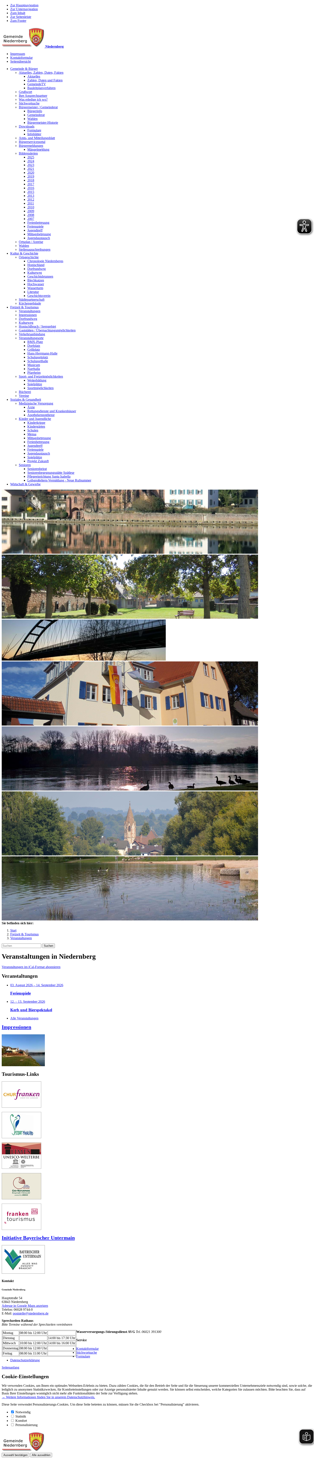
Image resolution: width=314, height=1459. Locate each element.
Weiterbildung (36, 380)
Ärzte (31, 407)
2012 (30, 199)
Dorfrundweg (36, 269)
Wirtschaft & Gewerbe (25, 484)
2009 (30, 211)
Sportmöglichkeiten (40, 388)
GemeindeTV (36, 84)
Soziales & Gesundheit (25, 399)
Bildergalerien (28, 153)
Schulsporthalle (37, 361)
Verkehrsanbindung (32, 334)
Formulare (34, 130)
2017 (30, 184)
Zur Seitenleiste (20, 17)
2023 (30, 165)
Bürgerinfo (34, 111)
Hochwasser (35, 284)
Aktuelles (33, 76)
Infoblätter (34, 134)
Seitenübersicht (20, 61)
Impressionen (28, 315)
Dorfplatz (33, 345)
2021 (30, 169)
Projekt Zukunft (38, 461)
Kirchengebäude (30, 303)
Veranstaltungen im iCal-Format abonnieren (31, 967)
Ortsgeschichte (29, 257)
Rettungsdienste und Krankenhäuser (51, 411)
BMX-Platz (35, 342)
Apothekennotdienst (40, 415)
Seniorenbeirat (37, 469)
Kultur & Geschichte (24, 253)
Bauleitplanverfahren (41, 88)
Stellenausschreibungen (34, 249)
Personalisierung (26, 1425)
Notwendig (23, 1412)
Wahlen (32, 119)
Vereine (24, 396)
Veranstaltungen (29, 311)
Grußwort (25, 92)
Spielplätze (34, 384)
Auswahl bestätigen (15, 1455)
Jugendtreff (35, 230)
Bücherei (25, 392)
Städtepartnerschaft (31, 299)
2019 (30, 176)
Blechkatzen (35, 280)
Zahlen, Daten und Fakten (45, 80)
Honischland (35, 265)
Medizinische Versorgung (36, 403)
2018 (30, 180)
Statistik (20, 1416)
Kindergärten (36, 426)
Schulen (32, 430)
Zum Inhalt (17, 13)
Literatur (33, 292)
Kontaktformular (21, 57)
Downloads (26, 126)
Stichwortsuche (29, 103)
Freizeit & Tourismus (24, 307)
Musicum (33, 365)
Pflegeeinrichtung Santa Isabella (48, 476)
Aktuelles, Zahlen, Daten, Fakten (41, 72)
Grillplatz (33, 349)
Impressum (17, 54)
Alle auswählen (41, 1455)
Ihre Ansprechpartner (33, 95)
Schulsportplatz (37, 357)
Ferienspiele (35, 226)
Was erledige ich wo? (33, 99)
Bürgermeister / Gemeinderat (38, 107)
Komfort (21, 1420)
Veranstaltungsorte (31, 338)
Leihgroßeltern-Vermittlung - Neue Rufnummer (59, 480)
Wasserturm (35, 288)
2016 (30, 188)
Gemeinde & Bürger (24, 69)
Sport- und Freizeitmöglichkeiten (41, 376)
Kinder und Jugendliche (35, 419)
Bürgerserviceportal (32, 142)
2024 (30, 161)
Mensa (31, 434)
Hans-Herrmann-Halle (42, 353)
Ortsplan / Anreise (31, 242)
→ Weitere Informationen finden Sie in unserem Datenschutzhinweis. (48, 1397)
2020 (30, 172)
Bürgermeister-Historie (42, 122)
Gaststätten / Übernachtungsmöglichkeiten (47, 330)
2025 (30, 157)
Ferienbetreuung (38, 222)
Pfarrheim (34, 372)
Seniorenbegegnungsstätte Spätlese (50, 472)
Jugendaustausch (38, 238)
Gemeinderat (36, 115)
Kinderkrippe (36, 422)
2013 (30, 195)
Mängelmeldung (38, 149)
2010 (30, 207)
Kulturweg (34, 272)
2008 (30, 215)
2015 (30, 192)
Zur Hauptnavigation (24, 5)
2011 (30, 203)
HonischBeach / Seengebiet (37, 326)
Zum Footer (18, 20)
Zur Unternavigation (24, 9)
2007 (30, 219)
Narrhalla (33, 369)
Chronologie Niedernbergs (45, 261)
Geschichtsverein (38, 295)
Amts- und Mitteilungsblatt (37, 138)
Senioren (25, 465)
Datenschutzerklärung (25, 1360)
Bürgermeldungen (31, 145)
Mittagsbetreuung (39, 234)
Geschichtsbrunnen (40, 276)
